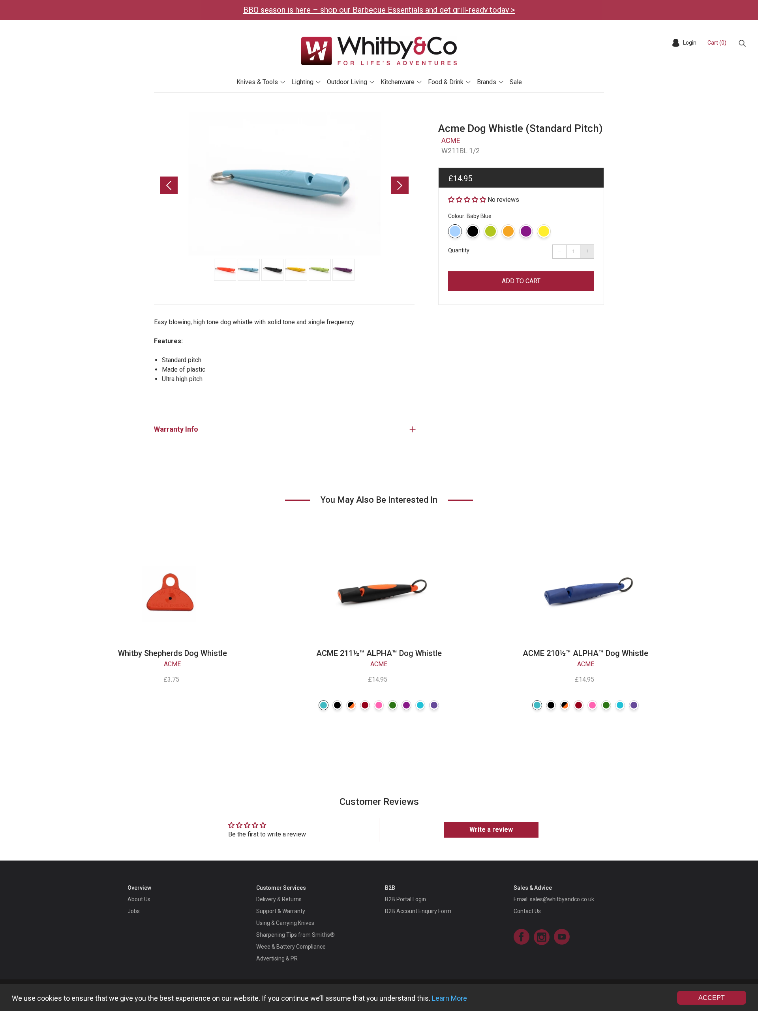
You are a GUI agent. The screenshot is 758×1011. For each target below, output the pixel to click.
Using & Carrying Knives (285, 923)
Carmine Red (365, 705)
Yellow (544, 231)
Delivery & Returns (279, 899)
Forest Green (393, 705)
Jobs (134, 911)
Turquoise (420, 705)
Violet (434, 705)
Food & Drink (445, 82)
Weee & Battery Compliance (291, 946)
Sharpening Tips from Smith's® (295, 935)
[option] (284, 184)
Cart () (716, 42)
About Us (139, 899)
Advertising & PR (277, 958)
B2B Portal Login (405, 899)
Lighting (302, 82)
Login (689, 42)
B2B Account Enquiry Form (418, 911)
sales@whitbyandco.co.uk (562, 899)
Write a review (491, 829)
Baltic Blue (323, 705)
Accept (711, 997)
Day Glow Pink (379, 705)
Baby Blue (455, 231)
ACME (450, 140)
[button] (467, 199)
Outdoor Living (347, 82)
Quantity (458, 250)
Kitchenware (398, 82)
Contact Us (527, 911)
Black (473, 231)
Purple (526, 231)
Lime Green (490, 231)
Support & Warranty (280, 911)
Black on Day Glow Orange (351, 705)
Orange (508, 231)
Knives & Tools (257, 82)
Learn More (449, 998)
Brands (486, 82)
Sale (516, 82)
